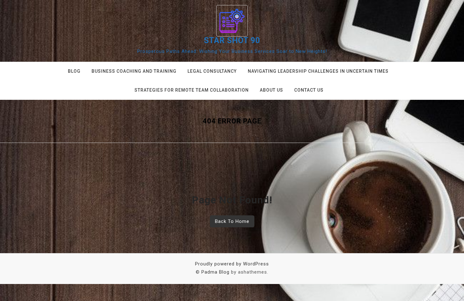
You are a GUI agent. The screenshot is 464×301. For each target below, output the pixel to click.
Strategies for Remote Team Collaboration (191, 90)
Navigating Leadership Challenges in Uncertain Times (318, 71)
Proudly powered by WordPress (232, 264)
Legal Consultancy (212, 71)
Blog (74, 71)
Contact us (309, 90)
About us (271, 90)
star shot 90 (232, 40)
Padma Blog (215, 272)
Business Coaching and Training (134, 71)
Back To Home (232, 221)
